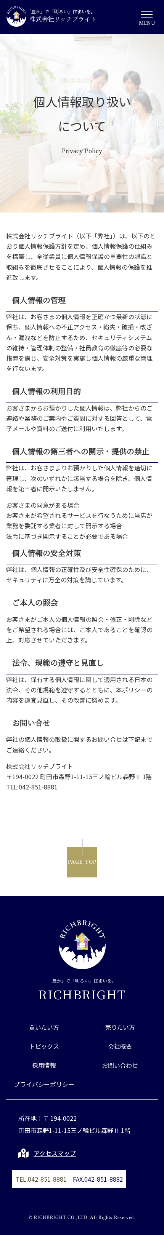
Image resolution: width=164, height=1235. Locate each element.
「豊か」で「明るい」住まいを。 (82, 988)
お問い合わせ (120, 1065)
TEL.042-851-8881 (41, 1179)
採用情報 (44, 1065)
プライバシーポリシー (44, 1084)
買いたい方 (44, 1027)
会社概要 (120, 1046)
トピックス (44, 1046)
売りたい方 (120, 1027)
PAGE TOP (82, 862)
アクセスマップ (55, 1153)
